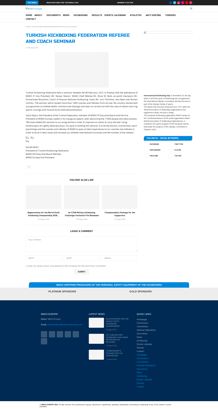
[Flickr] (182, 2)
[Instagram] (178, 2)
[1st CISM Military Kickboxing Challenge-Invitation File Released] (81, 197)
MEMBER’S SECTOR (125, 3)
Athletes (136, 15)
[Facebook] (170, 2)
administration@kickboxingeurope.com (64, 325)
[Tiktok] (190, 2)
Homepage (142, 319)
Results (97, 15)
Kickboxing (81, 15)
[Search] (191, 17)
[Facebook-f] (44, 334)
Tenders (170, 15)
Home (29, 15)
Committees (142, 326)
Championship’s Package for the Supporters (114, 353)
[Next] (44, 3)
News (66, 15)
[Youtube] (186, 2)
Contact (31, 19)
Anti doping (153, 15)
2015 (28, 167)
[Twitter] (174, 2)
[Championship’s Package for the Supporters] (120, 197)
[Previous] (40, 3)
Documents (54, 15)
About (38, 15)
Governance (142, 323)
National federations (146, 330)
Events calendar (115, 15)
